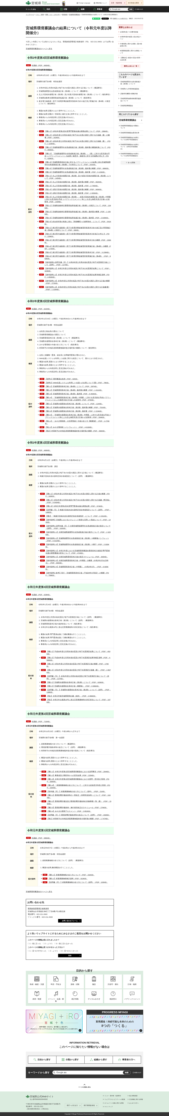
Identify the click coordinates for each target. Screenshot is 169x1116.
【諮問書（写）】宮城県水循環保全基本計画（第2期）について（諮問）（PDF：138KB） (79, 691)
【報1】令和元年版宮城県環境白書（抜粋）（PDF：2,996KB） (72, 696)
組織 (82, 9)
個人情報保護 (133, 1096)
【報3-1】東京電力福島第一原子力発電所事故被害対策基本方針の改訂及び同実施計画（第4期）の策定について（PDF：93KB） (78, 229)
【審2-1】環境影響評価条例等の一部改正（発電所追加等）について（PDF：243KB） (79, 796)
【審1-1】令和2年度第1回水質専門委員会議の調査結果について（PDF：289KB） (77, 131)
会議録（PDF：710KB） (41, 722)
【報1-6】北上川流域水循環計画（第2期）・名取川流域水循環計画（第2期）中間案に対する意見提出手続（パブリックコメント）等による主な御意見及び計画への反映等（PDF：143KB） (78, 199)
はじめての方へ (134, 1103)
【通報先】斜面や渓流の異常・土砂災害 (131, 59)
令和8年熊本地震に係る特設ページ (130, 38)
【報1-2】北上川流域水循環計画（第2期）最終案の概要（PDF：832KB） (74, 182)
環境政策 (64, 14)
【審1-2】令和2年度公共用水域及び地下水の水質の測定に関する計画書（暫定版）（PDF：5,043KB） (78, 501)
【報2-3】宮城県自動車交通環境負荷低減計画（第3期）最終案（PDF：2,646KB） (77, 218)
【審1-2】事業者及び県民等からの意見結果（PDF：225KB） (71, 775)
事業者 (99, 9)
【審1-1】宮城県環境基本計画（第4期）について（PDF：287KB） (71, 386)
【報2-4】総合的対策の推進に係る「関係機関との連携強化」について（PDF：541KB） (78, 223)
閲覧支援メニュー (101, 3)
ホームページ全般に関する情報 (114, 1103)
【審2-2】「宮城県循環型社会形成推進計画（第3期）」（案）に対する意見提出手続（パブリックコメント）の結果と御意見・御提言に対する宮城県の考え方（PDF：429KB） (77, 156)
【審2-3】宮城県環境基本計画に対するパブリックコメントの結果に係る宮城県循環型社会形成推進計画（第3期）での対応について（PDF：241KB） (78, 163)
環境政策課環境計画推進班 (38, 909)
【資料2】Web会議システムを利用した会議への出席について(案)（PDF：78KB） (77, 383)
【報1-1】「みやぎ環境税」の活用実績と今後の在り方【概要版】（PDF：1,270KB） (77, 422)
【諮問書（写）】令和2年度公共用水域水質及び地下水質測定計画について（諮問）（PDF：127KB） (78, 677)
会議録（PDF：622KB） (41, 309)
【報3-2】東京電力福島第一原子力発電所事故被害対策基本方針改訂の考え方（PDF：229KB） (77, 235)
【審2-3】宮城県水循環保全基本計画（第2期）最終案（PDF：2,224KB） (74, 411)
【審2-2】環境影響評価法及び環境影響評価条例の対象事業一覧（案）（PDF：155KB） (79, 802)
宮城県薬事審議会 (126, 105)
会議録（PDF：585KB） (41, 838)
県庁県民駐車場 (89, 1105)
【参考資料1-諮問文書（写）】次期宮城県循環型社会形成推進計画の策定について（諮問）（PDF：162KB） (78, 527)
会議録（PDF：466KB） (41, 450)
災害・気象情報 (116, 3)
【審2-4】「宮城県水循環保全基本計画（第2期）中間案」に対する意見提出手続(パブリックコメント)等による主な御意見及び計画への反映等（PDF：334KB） (78, 416)
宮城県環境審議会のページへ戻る (39, 49)
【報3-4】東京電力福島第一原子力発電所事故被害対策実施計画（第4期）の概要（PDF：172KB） (78, 247)
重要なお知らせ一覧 (130, 66)
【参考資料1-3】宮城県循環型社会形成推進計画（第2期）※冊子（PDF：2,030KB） (77, 545)
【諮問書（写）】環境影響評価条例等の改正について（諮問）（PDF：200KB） (78, 815)
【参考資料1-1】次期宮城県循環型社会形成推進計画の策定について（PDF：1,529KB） (78, 533)
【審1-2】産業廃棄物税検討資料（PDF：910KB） (68, 879)
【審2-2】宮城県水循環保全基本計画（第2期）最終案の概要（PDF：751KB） (76, 407)
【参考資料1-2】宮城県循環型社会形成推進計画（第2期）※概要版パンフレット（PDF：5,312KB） (77, 539)
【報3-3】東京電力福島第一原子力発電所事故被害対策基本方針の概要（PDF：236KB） (78, 241)
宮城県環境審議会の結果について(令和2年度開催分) (129, 155)
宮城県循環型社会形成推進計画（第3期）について (130, 83)
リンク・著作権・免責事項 (112, 1096)
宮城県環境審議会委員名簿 (129, 133)
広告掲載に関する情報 (136, 1099)
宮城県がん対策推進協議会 (129, 89)
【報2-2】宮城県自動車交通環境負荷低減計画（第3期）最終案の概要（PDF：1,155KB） (78, 213)
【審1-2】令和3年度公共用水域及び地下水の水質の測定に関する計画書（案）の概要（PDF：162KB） (77, 136)
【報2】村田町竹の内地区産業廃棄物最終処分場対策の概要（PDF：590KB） (75, 431)
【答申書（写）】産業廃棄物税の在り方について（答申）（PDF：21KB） (76, 791)
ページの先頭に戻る (84, 1087)
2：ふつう (49, 944)
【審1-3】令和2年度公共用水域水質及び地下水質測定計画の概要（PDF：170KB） (78, 665)
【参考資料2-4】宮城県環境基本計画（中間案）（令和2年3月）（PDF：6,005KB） (77, 568)
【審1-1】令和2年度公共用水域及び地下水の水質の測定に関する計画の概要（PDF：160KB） (78, 495)
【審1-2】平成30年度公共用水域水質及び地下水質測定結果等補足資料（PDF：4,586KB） (79, 659)
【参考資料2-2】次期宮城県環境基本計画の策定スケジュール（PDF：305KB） (77, 557)
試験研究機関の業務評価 (129, 93)
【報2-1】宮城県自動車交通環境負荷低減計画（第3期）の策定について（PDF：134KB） (78, 207)
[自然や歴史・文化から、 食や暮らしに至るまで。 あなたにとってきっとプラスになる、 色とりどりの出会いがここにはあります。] (54, 1028)
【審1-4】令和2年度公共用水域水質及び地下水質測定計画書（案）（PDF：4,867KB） (79, 671)
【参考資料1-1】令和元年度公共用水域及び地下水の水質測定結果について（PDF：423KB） (78, 270)
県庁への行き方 (72, 1105)
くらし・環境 (40, 14)
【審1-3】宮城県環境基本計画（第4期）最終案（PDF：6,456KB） (71, 394)
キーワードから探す (39, 1072)
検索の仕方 (140, 9)
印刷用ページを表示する (120, 18)
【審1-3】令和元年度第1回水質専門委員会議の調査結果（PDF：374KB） (75, 506)
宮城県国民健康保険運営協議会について (130, 100)
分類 (65, 9)
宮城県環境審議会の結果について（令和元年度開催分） (129, 147)
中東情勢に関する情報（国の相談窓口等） (131, 45)
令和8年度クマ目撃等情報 (129, 32)
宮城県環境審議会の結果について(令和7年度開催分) (129, 138)
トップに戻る (32, 9)
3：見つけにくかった (69, 951)
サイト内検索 (110, 9)
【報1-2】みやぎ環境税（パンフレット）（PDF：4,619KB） (69, 427)
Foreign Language (84, 3)
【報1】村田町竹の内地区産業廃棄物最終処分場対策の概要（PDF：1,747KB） (78, 819)
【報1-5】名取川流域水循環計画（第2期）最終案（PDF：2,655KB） (72, 193)
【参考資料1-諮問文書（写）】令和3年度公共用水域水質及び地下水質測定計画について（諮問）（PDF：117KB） (78, 263)
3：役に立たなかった (64, 944)
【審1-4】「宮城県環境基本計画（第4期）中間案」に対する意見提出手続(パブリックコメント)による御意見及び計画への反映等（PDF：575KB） (78, 399)
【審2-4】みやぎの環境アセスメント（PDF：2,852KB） (69, 811)
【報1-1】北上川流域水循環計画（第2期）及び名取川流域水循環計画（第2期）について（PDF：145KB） (78, 177)
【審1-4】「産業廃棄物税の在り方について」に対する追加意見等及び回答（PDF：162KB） (78, 786)
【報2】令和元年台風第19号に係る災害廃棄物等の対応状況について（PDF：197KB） (79, 701)
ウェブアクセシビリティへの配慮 (114, 1099)
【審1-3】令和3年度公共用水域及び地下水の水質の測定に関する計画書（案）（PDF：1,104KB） (77, 142)
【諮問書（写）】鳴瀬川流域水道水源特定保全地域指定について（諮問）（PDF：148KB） (78, 511)
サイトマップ (108, 1106)
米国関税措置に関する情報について (131, 52)
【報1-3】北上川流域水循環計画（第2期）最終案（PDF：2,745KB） (72, 186)
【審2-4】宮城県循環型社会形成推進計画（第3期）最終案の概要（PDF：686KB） (77, 168)
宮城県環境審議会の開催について (129, 127)
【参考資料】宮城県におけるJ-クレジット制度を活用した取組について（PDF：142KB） (78, 521)
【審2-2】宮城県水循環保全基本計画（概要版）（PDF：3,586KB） (73, 686)
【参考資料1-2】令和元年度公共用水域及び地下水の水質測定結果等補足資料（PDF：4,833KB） (77, 276)
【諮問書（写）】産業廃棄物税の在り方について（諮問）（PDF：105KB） (78, 882)
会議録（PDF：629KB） (41, 595)
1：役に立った (35, 944)
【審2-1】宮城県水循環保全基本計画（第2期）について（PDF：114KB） (74, 404)
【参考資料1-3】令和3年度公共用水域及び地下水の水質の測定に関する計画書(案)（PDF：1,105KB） (77, 288)
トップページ (30, 14)
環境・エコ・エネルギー (52, 14)
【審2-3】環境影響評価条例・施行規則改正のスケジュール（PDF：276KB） (77, 808)
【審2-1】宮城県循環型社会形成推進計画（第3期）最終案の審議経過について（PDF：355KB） (77, 148)
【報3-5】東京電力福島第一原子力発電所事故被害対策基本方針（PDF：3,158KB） (77, 252)
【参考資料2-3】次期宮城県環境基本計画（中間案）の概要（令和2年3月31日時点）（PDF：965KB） (77, 562)
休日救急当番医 (133, 3)
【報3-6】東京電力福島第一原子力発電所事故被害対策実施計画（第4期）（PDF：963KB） (78, 257)
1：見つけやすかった (38, 951)
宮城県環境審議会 (74, 14)
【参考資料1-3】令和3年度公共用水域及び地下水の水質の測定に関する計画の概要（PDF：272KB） (77, 282)
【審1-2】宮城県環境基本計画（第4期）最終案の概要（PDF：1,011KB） (74, 390)
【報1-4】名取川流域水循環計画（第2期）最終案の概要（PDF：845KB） (74, 189)
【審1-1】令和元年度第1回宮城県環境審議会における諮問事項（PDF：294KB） (78, 772)
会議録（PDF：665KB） (41, 65)
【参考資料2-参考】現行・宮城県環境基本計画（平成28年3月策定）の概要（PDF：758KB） (77, 574)
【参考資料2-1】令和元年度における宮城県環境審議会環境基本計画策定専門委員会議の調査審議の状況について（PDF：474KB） (78, 552)
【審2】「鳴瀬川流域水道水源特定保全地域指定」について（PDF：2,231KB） (77, 516)
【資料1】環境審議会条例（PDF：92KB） (62, 379)
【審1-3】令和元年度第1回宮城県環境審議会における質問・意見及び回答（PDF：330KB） (78, 780)
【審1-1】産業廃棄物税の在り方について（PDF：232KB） (71, 875)
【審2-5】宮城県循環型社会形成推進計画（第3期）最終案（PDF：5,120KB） (75, 172)
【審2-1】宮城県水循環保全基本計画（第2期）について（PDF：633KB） (76, 682)
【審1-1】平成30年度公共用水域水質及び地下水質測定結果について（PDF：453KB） (78, 653)
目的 (48, 9)
